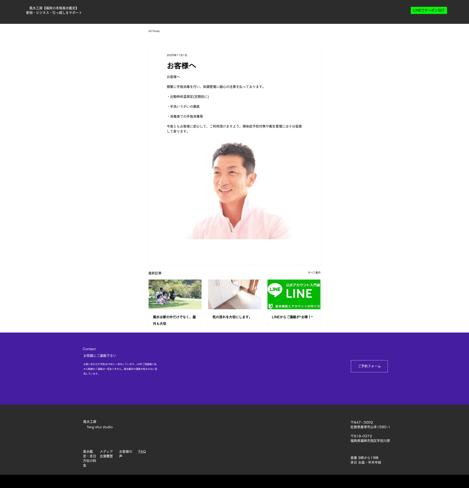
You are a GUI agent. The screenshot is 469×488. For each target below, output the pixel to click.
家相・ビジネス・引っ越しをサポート (54, 12)
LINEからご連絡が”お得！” (292, 317)
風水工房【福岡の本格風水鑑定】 (54, 8)
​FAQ (142, 451)
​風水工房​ (89, 421)
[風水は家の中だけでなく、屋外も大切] (175, 294)
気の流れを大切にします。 (232, 317)
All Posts (154, 31)
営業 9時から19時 (364, 457)
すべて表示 (314, 272)
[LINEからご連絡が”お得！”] (293, 294)
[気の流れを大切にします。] (234, 294)
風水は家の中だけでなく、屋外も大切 (174, 320)
